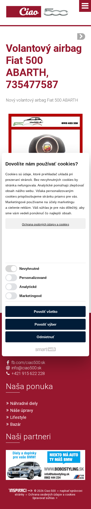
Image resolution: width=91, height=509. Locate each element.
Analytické (28, 286)
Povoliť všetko (45, 312)
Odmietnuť (45, 337)
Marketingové (30, 295)
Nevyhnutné (29, 268)
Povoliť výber (45, 324)
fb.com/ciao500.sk (28, 362)
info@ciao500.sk (26, 367)
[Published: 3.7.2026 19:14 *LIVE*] (30, 490)
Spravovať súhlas (43, 498)
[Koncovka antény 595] (81, 36)
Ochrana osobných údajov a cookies (45, 224)
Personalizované (33, 277)
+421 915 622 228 (28, 373)
